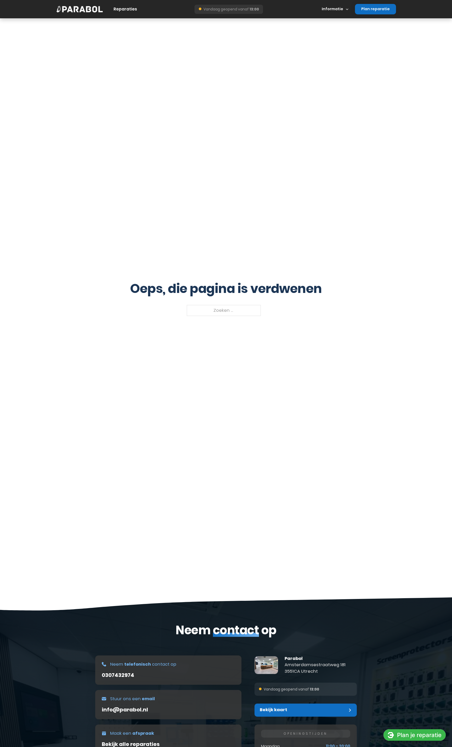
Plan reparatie (375, 9)
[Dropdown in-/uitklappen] (347, 9)
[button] (306, 710)
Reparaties (125, 9)
